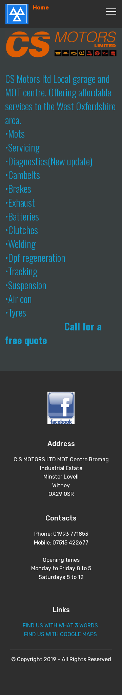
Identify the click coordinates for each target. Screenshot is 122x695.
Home (41, 7)
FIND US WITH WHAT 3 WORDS (61, 625)
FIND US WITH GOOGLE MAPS (60, 634)
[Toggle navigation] (111, 11)
